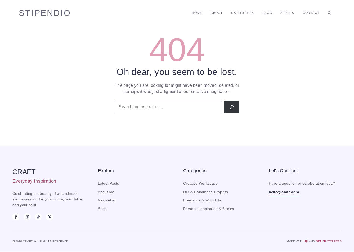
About (217, 13)
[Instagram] (27, 216)
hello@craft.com (284, 192)
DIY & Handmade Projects (205, 192)
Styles (287, 13)
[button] (329, 13)
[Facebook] (15, 216)
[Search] (231, 107)
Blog (267, 13)
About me (106, 192)
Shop (102, 209)
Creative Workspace (200, 183)
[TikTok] (38, 216)
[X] (49, 216)
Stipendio (45, 13)
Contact (311, 13)
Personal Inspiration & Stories (208, 209)
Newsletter (107, 200)
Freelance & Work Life (202, 200)
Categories (242, 13)
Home (197, 13)
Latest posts (108, 183)
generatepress (329, 241)
